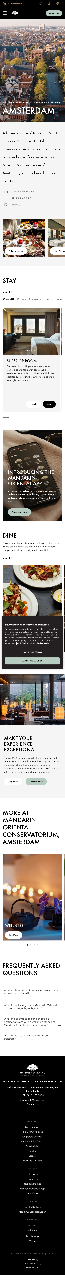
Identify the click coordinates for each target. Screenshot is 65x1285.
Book (49, 404)
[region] (33, 642)
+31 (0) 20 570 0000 (21, 198)
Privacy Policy (44, 644)
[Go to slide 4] (37, 944)
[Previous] (9, 331)
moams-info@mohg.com (23, 191)
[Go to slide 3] (34, 350)
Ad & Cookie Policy (25, 644)
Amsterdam (16, 3)
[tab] (8, 299)
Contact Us (16, 205)
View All (6, 292)
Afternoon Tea (16, 250)
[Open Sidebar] (5, 13)
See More (13, 934)
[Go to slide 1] (28, 350)
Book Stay (54, 13)
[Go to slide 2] (31, 350)
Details (33, 404)
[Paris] (15, 13)
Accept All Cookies (32, 661)
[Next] (53, 331)
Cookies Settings (32, 652)
